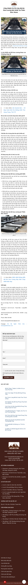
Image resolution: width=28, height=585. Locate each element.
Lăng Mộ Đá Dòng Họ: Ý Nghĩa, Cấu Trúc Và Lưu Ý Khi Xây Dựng (16, 411)
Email (4, 358)
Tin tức (14, 6)
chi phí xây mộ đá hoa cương (20, 45)
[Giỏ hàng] (26, 2)
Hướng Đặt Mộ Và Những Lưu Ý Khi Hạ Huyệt (15, 425)
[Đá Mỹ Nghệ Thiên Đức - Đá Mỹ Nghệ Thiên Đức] (14, 3)
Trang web (5, 364)
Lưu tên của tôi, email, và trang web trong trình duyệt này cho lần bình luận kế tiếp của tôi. (13, 372)
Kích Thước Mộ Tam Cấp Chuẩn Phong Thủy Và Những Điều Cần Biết (16, 416)
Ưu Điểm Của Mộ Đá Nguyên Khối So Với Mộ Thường (15, 429)
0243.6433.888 (16, 458)
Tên (4, 351)
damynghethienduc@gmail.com (15, 456)
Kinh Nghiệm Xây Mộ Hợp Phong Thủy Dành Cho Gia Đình (16, 402)
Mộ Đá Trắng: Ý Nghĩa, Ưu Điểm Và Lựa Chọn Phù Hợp (15, 389)
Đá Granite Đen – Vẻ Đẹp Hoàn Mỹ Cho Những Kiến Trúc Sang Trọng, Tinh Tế (14, 110)
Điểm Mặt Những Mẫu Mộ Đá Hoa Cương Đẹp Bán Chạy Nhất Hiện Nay (14, 279)
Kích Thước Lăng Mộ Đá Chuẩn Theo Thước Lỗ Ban (16, 398)
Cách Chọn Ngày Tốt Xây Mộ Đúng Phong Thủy (15, 393)
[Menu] (2, 2)
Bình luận (5, 340)
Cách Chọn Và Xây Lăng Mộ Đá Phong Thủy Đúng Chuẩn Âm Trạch (16, 407)
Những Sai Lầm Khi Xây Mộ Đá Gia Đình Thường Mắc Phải (15, 420)
